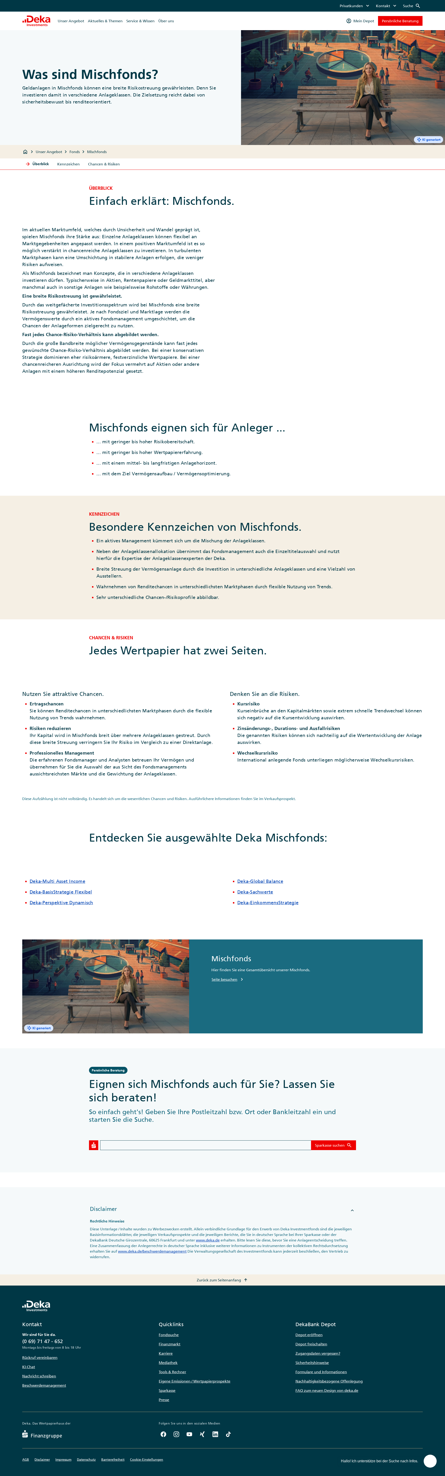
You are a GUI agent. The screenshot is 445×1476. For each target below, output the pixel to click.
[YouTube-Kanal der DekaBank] (189, 1434)
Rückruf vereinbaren (39, 1357)
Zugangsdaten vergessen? (318, 1353)
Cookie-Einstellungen (146, 1459)
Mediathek (168, 1362)
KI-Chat (28, 1366)
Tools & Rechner (172, 1372)
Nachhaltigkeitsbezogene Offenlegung (329, 1381)
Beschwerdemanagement (44, 1385)
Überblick (37, 164)
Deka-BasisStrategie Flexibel (61, 892)
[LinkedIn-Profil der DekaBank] (215, 1434)
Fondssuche (169, 1334)
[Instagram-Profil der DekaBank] (176, 1434)
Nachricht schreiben (39, 1376)
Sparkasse (167, 1390)
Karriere (166, 1353)
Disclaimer (42, 1459)
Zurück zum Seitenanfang (222, 1280)
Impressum (63, 1459)
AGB (25, 1459)
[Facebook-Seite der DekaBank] (163, 1434)
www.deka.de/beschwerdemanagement (152, 1251)
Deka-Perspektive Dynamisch (61, 902)
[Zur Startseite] (36, 21)
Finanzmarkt (169, 1344)
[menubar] (380, 5)
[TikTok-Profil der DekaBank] (228, 1434)
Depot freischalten (311, 1344)
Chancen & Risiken (104, 164)
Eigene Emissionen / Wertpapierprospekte (194, 1381)
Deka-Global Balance (260, 881)
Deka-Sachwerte (255, 892)
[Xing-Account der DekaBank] (202, 1434)
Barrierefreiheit (112, 1459)
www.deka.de (208, 1240)
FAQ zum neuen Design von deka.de (327, 1390)
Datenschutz (86, 1459)
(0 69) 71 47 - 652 (42, 1341)
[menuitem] (355, 5)
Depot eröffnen (309, 1334)
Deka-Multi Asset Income (57, 881)
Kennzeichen (68, 164)
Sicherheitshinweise (312, 1362)
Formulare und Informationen (321, 1372)
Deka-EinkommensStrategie (268, 902)
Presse (164, 1399)
